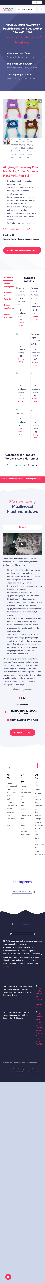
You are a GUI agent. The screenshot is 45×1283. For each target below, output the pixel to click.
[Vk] (33, 465)
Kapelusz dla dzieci (17, 239)
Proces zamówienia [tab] (8, 306)
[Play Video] (22, 544)
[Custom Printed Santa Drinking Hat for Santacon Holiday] (35, 293)
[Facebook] (7, 465)
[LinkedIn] (16, 465)
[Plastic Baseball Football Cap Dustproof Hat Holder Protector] (21, 296)
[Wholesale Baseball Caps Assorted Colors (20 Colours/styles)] (35, 339)
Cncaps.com (17, 1062)
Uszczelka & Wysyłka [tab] (8, 296)
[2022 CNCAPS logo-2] (9, 7)
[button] (40, 101)
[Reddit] (11, 465)
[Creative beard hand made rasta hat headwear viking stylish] (35, 413)
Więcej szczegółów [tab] (8, 285)
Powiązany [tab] (8, 277)
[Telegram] (24, 465)
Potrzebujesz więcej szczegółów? (16, 229)
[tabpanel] (22, 613)
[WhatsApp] (20, 465)
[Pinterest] (28, 465)
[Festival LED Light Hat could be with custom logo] (21, 412)
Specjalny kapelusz (32, 239)
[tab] (8, 315)
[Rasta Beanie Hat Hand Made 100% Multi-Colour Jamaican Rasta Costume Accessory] (35, 377)
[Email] (37, 465)
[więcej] (6, 967)
